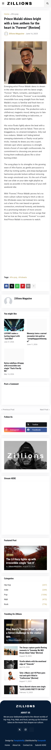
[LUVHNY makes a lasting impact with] (14, 325)
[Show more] (33, 286)
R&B (25, 599)
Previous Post (8, 410)
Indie (25, 590)
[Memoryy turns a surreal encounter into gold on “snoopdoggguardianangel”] (37, 325)
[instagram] (25, 729)
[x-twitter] (19, 729)
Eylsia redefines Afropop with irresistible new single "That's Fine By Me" (14, 367)
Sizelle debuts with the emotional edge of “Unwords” (32, 662)
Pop (25, 595)
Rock (25, 604)
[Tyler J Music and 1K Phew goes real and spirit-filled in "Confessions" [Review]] (11, 676)
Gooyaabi (42, 740)
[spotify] (31, 729)
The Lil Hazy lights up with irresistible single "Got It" (21, 561)
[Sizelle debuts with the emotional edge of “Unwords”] (11, 664)
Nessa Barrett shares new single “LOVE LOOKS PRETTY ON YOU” (32, 688)
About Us (16, 745)
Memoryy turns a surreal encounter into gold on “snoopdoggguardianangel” (37, 337)
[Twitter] (12, 286)
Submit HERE (40, 745)
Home (6, 14)
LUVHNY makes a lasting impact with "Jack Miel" (12, 336)
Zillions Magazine (23, 298)
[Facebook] (6, 286)
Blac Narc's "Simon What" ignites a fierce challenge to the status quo (24, 633)
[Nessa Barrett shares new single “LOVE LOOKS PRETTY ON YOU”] (11, 689)
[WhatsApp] (17, 286)
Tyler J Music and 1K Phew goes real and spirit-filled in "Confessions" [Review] (32, 675)
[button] (3, 3)
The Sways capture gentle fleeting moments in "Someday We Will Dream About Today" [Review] (33, 650)
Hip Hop (25, 585)
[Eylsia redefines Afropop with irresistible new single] (14, 355)
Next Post (44, 410)
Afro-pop (14, 14)
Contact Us (27, 745)
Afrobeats (22, 277)
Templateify (19, 740)
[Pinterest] (22, 286)
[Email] (28, 286)
